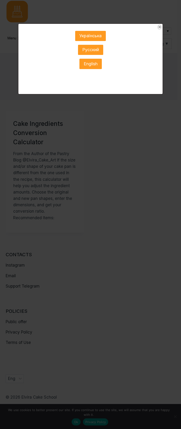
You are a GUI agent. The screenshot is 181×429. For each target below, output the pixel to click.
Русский (90, 49)
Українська (90, 35)
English (91, 63)
